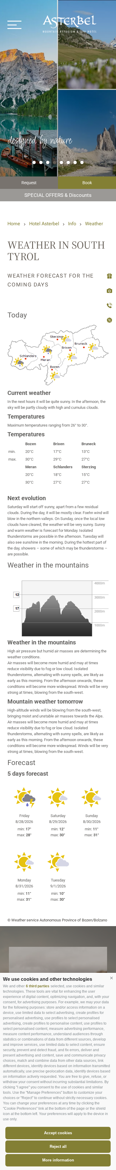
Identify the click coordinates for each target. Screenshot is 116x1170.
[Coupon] (108, 276)
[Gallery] (108, 291)
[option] (58, 100)
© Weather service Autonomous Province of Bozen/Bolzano (57, 920)
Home (13, 223)
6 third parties (37, 986)
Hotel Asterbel (44, 223)
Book (87, 182)
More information (58, 1160)
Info (72, 223)
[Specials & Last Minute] (108, 320)
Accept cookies (58, 1133)
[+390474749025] (108, 306)
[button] (111, 977)
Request (29, 182)
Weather (94, 223)
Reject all (58, 1146)
